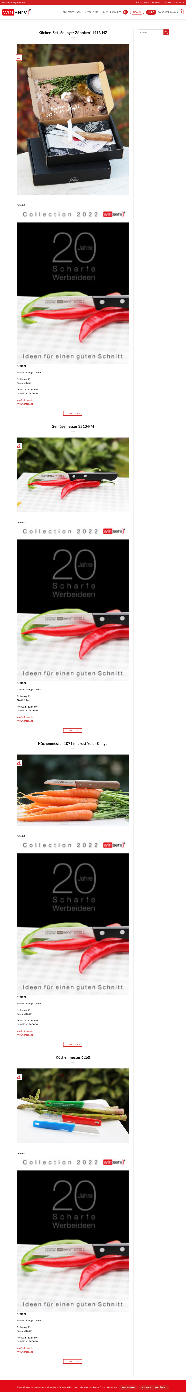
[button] (171, 12)
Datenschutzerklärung (154, 1387)
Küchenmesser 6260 (73, 1057)
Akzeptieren (128, 1387)
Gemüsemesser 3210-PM (73, 426)
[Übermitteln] (166, 32)
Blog (105, 12)
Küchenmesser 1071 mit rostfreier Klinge (73, 743)
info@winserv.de (25, 400)
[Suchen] (125, 12)
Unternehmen (92, 12)
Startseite (68, 12)
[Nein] (182, 1388)
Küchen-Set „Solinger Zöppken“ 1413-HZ (72, 32)
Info (78, 12)
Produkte (115, 12)
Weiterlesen (73, 413)
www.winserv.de (25, 403)
